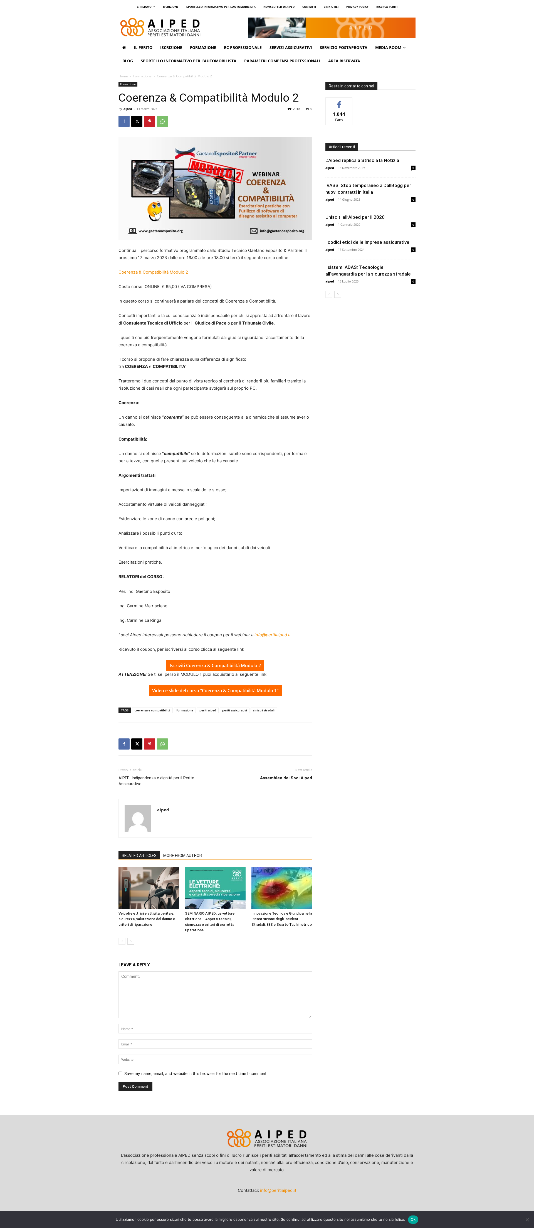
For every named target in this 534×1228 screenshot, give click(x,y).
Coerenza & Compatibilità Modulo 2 (153, 272)
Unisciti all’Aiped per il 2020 (355, 217)
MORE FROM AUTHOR (182, 855)
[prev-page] (121, 941)
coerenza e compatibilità (152, 710)
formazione (184, 710)
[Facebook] (124, 121)
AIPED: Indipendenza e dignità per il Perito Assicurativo (156, 780)
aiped (127, 109)
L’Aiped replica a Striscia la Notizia (362, 160)
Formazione (142, 76)
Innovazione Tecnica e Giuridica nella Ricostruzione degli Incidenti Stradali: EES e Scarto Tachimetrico (281, 919)
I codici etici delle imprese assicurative (367, 242)
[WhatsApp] (162, 121)
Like (339, 102)
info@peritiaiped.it (272, 634)
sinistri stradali (264, 710)
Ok (413, 1219)
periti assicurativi (234, 710)
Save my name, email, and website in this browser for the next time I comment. (196, 1073)
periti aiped (207, 710)
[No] (527, 1219)
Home (123, 76)
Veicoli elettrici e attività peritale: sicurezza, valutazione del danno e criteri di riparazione (146, 919)
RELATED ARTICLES (139, 855)
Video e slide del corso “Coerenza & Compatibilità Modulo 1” (215, 690)
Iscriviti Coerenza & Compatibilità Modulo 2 (215, 665)
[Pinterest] (149, 121)
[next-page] (130, 941)
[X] (136, 121)
